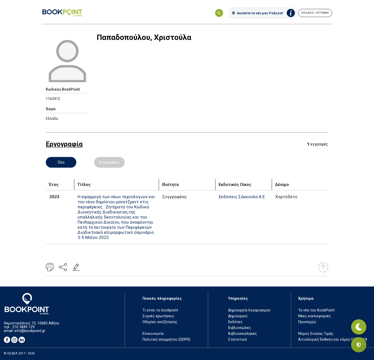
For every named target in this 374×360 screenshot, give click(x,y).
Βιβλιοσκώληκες (242, 334)
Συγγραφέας (109, 162)
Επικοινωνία (153, 334)
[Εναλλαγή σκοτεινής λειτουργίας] (358, 327)
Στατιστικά (237, 339)
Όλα (61, 162)
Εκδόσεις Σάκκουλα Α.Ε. (242, 196)
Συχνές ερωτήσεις (158, 316)
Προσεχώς (307, 322)
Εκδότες (235, 322)
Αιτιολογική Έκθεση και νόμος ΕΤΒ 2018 (332, 339)
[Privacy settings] (358, 344)
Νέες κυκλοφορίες (314, 316)
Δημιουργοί (238, 316)
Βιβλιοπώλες (239, 328)
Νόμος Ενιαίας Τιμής (315, 334)
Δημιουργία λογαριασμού (249, 310)
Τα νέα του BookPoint (316, 310)
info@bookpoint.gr (30, 331)
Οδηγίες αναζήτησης (159, 322)
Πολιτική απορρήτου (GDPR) (166, 339)
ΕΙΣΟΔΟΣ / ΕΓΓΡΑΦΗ (315, 13)
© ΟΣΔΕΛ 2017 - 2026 (19, 353)
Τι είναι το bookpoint (160, 310)
